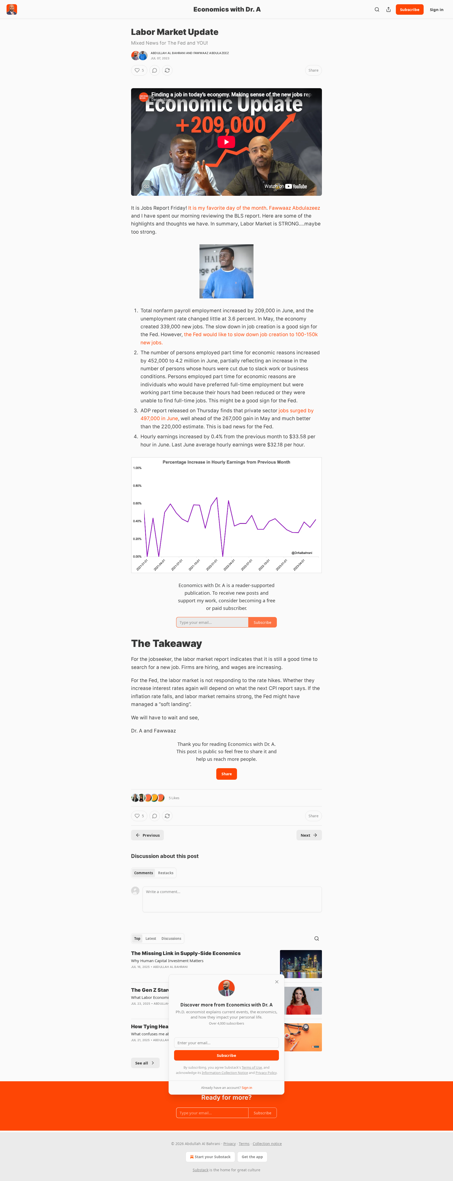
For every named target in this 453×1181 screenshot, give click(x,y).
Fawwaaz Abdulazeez (211, 53)
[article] (226, 964)
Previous (151, 835)
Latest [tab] (150, 938)
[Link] (124, 643)
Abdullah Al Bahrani (168, 53)
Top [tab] (137, 938)
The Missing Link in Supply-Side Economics (186, 953)
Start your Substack (213, 1156)
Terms (244, 1143)
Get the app (252, 1156)
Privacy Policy (266, 1072)
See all (141, 1063)
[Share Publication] (388, 9)
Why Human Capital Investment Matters (167, 960)
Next (305, 835)
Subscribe (409, 9)
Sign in (437, 9)
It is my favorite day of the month (227, 208)
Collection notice (267, 1143)
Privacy (229, 1143)
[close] (277, 982)
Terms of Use (252, 1067)
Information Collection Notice (225, 1072)
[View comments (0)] (154, 70)
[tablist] (153, 873)
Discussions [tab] (171, 938)
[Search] (377, 9)
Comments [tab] (143, 873)
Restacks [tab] (165, 873)
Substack (200, 1169)
